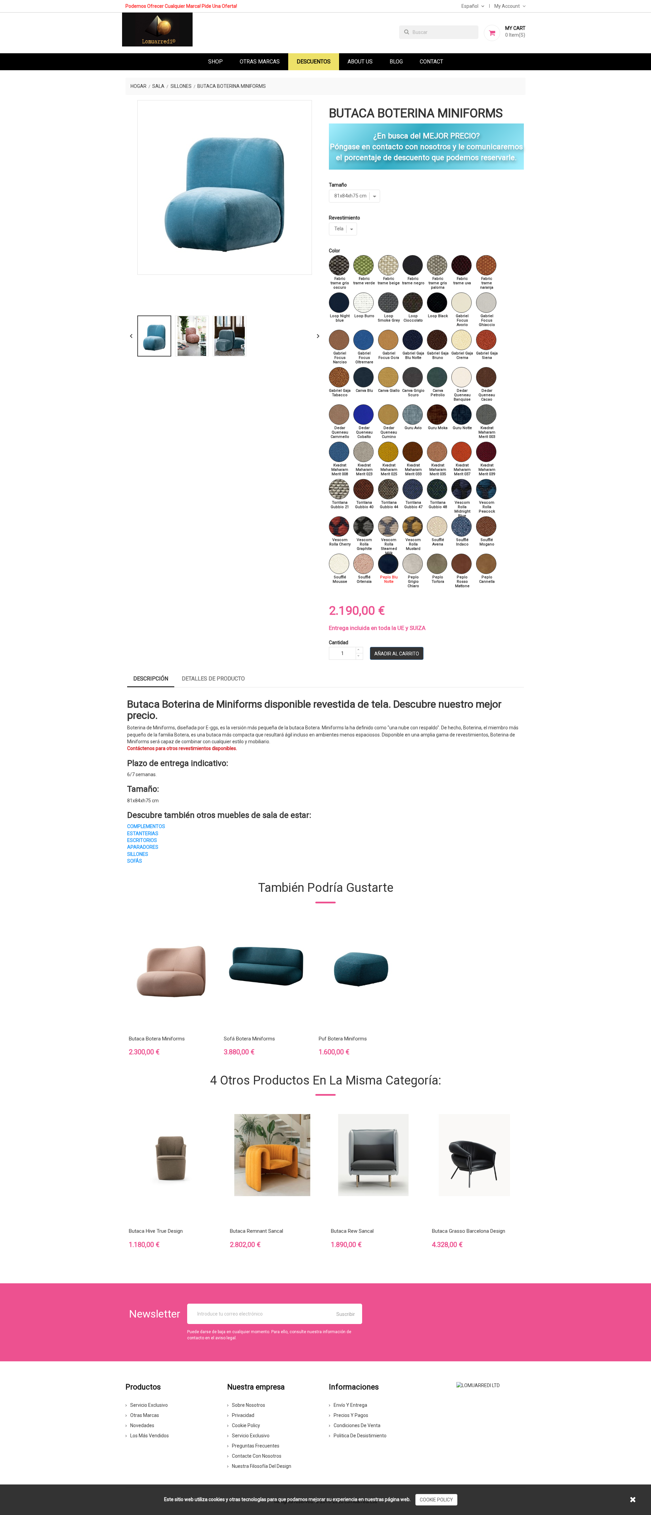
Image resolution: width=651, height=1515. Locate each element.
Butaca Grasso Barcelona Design (468, 1231)
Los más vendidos (149, 1435)
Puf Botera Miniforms (343, 1039)
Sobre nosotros (248, 1405)
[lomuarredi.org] (478, 1385)
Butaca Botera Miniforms (157, 1039)
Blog (396, 61)
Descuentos (314, 61)
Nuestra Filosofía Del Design (261, 1466)
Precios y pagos (351, 1415)
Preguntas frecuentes (255, 1446)
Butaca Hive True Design (156, 1231)
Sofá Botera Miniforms (249, 1039)
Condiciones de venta (357, 1425)
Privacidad (243, 1415)
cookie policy (436, 1499)
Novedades (142, 1425)
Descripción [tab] (150, 678)
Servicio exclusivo (149, 1405)
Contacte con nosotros (256, 1456)
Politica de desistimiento (360, 1435)
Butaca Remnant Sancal (256, 1231)
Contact (431, 61)
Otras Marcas (260, 61)
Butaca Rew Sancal (352, 1231)
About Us (360, 61)
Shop (215, 61)
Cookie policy (246, 1425)
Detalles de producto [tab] (213, 678)
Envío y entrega (350, 1405)
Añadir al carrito (396, 653)
